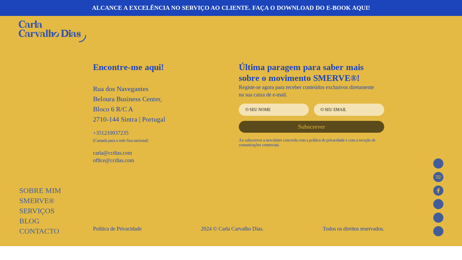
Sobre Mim (40, 190)
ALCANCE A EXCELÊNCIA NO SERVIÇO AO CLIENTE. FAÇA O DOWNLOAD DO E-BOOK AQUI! (231, 7)
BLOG (29, 221)
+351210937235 (111, 133)
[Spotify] (438, 177)
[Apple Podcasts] (438, 163)
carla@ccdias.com (112, 153)
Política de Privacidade (117, 229)
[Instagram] (438, 204)
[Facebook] (438, 191)
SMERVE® (36, 200)
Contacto (39, 231)
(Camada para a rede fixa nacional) (120, 140)
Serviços (36, 211)
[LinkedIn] (438, 231)
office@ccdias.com (113, 160)
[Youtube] (438, 218)
